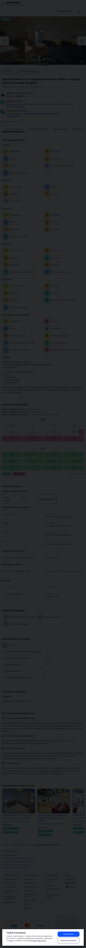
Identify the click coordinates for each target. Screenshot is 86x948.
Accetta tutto (68, 934)
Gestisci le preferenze (68, 941)
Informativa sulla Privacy (37, 940)
